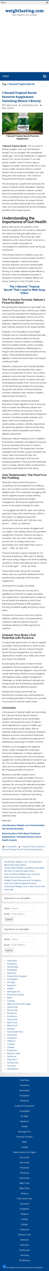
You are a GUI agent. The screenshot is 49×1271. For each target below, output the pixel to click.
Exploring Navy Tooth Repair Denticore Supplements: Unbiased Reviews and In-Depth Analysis (22, 836)
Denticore (11, 973)
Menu (3, 2)
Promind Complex (15, 994)
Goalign (10, 1047)
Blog (4, 108)
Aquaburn (11, 985)
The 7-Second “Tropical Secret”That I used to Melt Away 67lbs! (24, 290)
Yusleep (11, 1001)
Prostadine (12, 970)
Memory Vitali (13, 1053)
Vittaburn (11, 1041)
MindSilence (13, 1069)
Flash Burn (12, 961)
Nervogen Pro (13, 991)
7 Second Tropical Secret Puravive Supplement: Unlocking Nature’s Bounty (21, 97)
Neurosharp (12, 967)
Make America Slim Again (19, 1004)
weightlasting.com (24, 10)
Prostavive (12, 964)
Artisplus (11, 1028)
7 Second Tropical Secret (32, 847)
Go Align (11, 982)
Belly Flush (12, 1022)
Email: (7, 914)
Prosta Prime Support (17, 976)
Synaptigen (12, 979)
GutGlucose (12, 1062)
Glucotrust (12, 1035)
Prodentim (12, 1038)
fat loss (10, 108)
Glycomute (12, 1007)
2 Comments (11, 847)
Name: (7, 908)
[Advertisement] (24, 46)
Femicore (11, 1066)
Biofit (9, 998)
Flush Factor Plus (15, 1032)
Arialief (10, 988)
